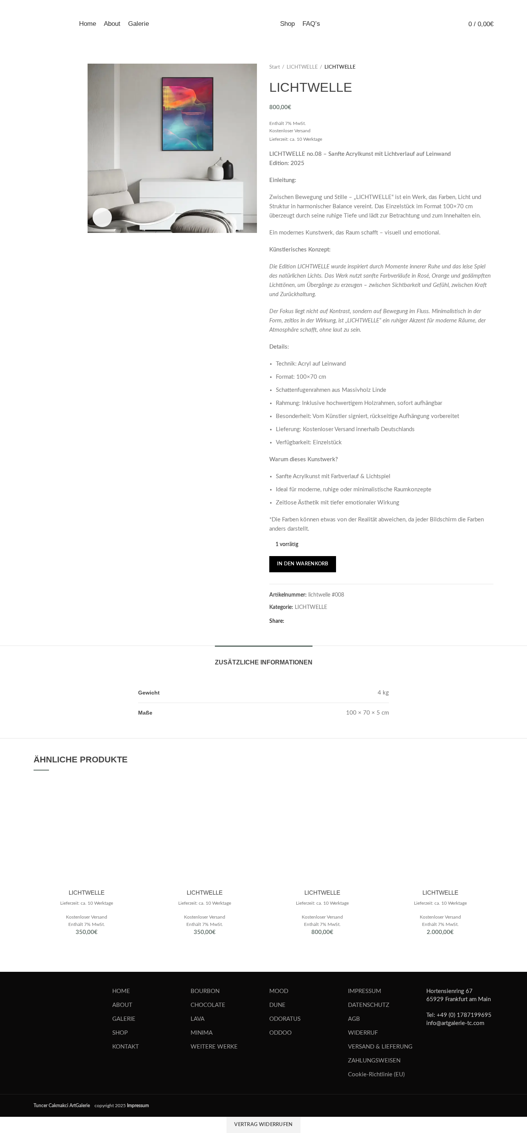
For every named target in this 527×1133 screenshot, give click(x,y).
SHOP (120, 1033)
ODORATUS (285, 1019)
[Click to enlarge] (102, 217)
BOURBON (205, 991)
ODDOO (280, 1033)
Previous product (474, 67)
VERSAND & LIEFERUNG (380, 1047)
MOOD (278, 991)
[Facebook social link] (292, 621)
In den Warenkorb (302, 563)
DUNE (277, 1005)
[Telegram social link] (301, 621)
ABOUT (122, 1005)
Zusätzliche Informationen (263, 662)
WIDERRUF (363, 1033)
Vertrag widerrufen (263, 1124)
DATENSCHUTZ (368, 1005)
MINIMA (202, 1033)
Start (274, 67)
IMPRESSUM (364, 991)
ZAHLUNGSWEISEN (374, 1061)
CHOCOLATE (208, 1005)
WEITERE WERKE (214, 1047)
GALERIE (123, 1019)
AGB (354, 1019)
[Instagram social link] (448, 1044)
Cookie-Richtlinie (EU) (376, 1074)
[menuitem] (388, 24)
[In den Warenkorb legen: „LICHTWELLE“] (134, 791)
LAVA (197, 1019)
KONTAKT (125, 1047)
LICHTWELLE (302, 67)
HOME (121, 991)
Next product (489, 67)
